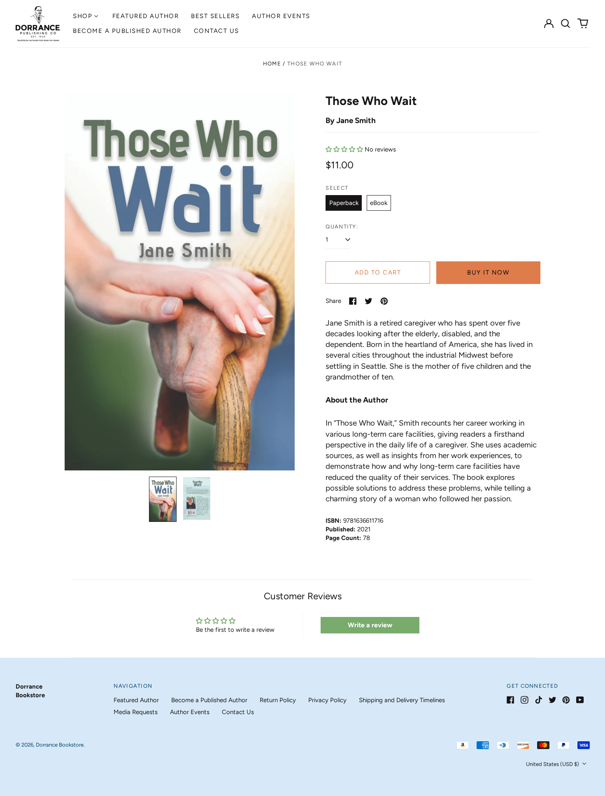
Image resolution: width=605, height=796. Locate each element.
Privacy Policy (327, 700)
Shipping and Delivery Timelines (402, 700)
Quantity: (342, 226)
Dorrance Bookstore (60, 745)
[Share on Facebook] (353, 301)
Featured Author (145, 16)
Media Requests (136, 712)
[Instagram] (524, 700)
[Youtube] (580, 700)
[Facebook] (510, 700)
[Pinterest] (566, 700)
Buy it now (488, 272)
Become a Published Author (127, 31)
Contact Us (216, 31)
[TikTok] (538, 700)
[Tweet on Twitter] (368, 301)
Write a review (370, 625)
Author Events (281, 16)
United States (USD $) (553, 764)
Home (272, 64)
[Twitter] (552, 700)
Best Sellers (215, 16)
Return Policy (278, 700)
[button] (566, 23)
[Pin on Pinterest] (384, 301)
